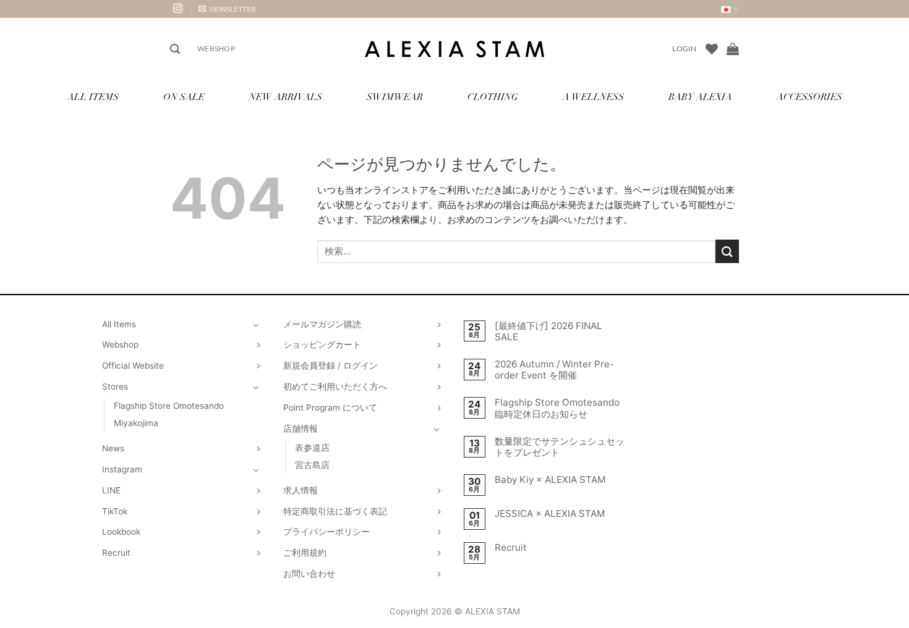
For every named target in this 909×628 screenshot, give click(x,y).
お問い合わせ (309, 574)
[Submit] (727, 251)
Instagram (122, 469)
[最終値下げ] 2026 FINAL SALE (548, 331)
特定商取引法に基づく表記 (335, 511)
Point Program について (330, 407)
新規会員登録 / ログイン (330, 366)
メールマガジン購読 (322, 324)
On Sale (184, 98)
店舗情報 (300, 428)
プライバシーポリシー (326, 532)
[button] (227, 9)
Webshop (216, 48)
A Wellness (593, 98)
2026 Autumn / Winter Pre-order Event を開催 (554, 370)
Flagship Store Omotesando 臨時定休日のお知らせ (557, 408)
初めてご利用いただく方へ (335, 386)
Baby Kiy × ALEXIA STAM (550, 479)
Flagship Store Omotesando (169, 406)
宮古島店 (312, 465)
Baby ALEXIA (700, 98)
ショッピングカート (322, 345)
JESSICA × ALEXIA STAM (550, 513)
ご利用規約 (304, 553)
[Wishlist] (712, 48)
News (113, 448)
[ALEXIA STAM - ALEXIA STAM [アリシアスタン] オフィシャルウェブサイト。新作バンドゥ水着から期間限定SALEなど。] (454, 49)
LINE (111, 490)
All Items (93, 98)
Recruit (116, 553)
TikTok (114, 511)
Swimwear (395, 98)
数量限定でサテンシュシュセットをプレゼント (560, 447)
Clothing (492, 98)
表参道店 (312, 448)
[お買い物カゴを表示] (733, 48)
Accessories (809, 98)
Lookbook (121, 532)
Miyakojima (136, 423)
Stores (115, 386)
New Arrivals (285, 98)
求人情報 (300, 490)
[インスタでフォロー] (177, 9)
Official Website (133, 366)
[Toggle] (256, 325)
